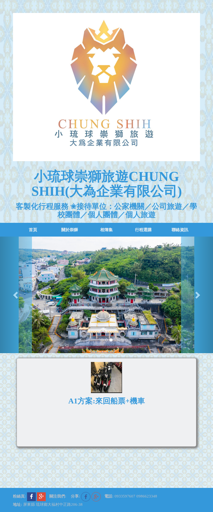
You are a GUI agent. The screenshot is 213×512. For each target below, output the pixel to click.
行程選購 (143, 229)
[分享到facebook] (86, 496)
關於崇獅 (69, 229)
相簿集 (106, 229)
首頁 (33, 229)
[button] (16, 295)
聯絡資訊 (180, 229)
